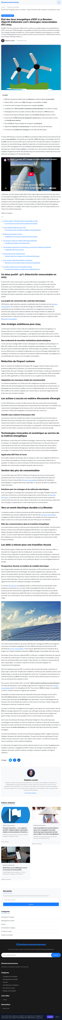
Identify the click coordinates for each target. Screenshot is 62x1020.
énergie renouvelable (29, 480)
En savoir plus (39, 1017)
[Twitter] (10, 760)
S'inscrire (31, 904)
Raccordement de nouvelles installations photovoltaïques (23, 230)
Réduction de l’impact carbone (12, 234)
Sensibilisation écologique (11, 985)
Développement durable (10, 979)
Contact (5, 999)
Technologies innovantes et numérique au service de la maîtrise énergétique (27, 247)
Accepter (50, 1017)
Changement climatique (10, 976)
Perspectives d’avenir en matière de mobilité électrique (22, 269)
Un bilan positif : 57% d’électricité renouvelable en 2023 (20, 221)
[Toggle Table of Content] (2, 217)
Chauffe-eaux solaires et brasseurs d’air (17, 243)
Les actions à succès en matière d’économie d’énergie (20, 241)
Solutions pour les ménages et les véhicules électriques (22, 256)
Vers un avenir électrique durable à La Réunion (17, 260)
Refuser (57, 1017)
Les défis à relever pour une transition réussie (17, 267)
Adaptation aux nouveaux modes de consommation (21, 236)
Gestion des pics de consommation (14, 254)
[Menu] (59, 2)
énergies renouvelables (9, 319)
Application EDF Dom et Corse (14, 250)
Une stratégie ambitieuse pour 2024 (14, 227)
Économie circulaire (9, 988)
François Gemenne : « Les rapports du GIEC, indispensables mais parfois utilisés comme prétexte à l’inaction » (15, 830)
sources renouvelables (16, 649)
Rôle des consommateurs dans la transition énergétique (22, 263)
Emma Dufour (5, 841)
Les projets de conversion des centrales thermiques (21, 223)
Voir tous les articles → (31, 793)
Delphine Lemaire (31, 780)
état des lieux (13, 586)
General (5, 982)
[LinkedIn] (18, 760)
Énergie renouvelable (13, 7)
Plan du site (6, 1008)
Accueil (3, 7)
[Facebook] (14, 760)
